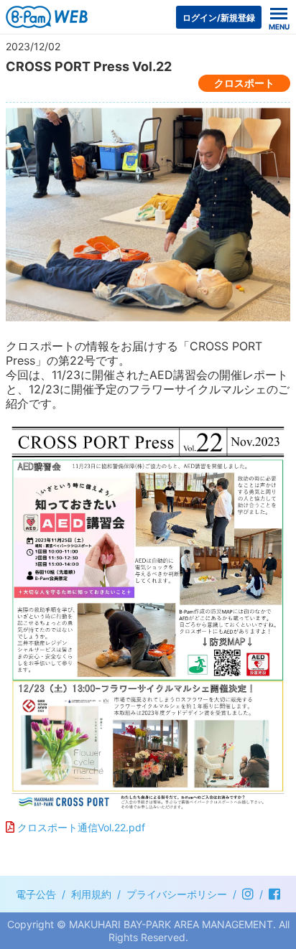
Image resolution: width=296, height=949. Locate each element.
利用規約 (91, 894)
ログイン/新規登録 (218, 17)
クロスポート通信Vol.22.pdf (81, 827)
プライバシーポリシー (176, 894)
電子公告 (36, 894)
